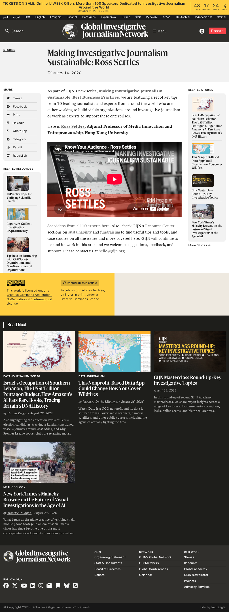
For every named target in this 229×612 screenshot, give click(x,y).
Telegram (19, 139)
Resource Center (159, 225)
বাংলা (28, 17)
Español (72, 17)
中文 (220, 17)
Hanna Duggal (17, 413)
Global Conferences (153, 569)
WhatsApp (19, 131)
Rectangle (218, 607)
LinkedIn (17, 123)
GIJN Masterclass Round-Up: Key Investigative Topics (188, 380)
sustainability (80, 232)
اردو (5, 17)
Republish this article (81, 283)
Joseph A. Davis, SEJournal (100, 402)
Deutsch (182, 17)
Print (16, 114)
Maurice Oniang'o (19, 513)
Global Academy (195, 569)
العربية (16, 17)
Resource (191, 563)
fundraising (110, 232)
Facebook (19, 106)
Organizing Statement (110, 557)
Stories (9, 50)
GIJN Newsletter (196, 575)
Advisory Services (197, 586)
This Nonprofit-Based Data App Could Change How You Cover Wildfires (111, 388)
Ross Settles (73, 126)
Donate (217, 31)
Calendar (145, 575)
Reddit (17, 147)
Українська (108, 17)
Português (88, 17)
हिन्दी (138, 17)
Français (55, 17)
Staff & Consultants (108, 563)
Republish (19, 155)
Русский (151, 17)
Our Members (149, 563)
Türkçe (125, 17)
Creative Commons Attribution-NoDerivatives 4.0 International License (29, 299)
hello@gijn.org (112, 251)
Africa (167, 17)
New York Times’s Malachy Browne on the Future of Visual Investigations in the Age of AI (35, 499)
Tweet (17, 98)
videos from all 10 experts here (81, 225)
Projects (190, 581)
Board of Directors (107, 569)
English (40, 17)
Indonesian (202, 17)
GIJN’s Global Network (155, 557)
